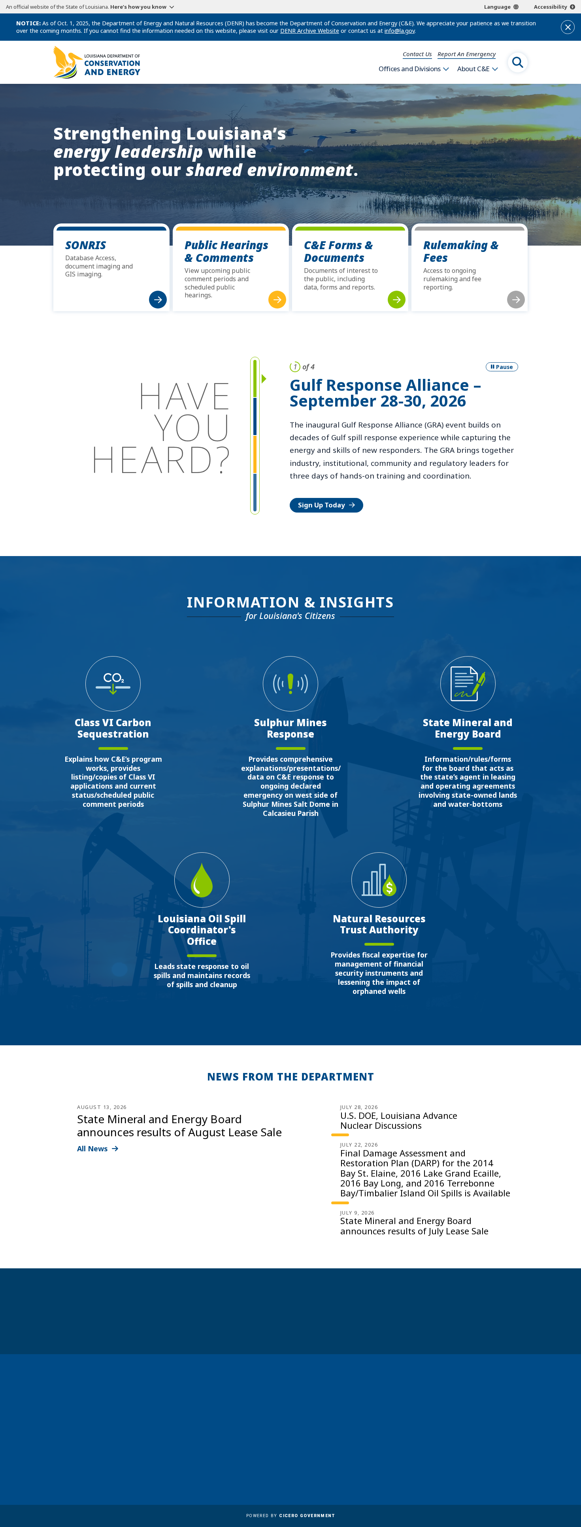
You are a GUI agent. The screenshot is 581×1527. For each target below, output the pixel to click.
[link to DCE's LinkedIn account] (450, 1459)
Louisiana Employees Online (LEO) (309, 1426)
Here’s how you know (138, 6)
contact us (450, 1420)
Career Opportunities (290, 1392)
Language (497, 6)
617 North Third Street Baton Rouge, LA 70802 (90, 1434)
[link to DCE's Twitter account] (488, 1459)
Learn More (317, 466)
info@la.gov (400, 30)
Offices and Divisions (410, 69)
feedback (447, 1438)
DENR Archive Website (309, 30)
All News (92, 1148)
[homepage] (96, 62)
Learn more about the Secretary (315, 1325)
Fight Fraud (275, 1449)
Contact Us (417, 54)
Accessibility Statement (292, 1472)
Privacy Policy (278, 1461)
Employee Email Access (292, 1415)
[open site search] (518, 62)
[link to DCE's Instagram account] (469, 1459)
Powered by (290, 1515)
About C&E (473, 69)
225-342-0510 (84, 1449)
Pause (504, 367)
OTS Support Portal (287, 1438)
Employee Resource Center (298, 1403)
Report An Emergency (467, 54)
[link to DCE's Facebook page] (431, 1459)
